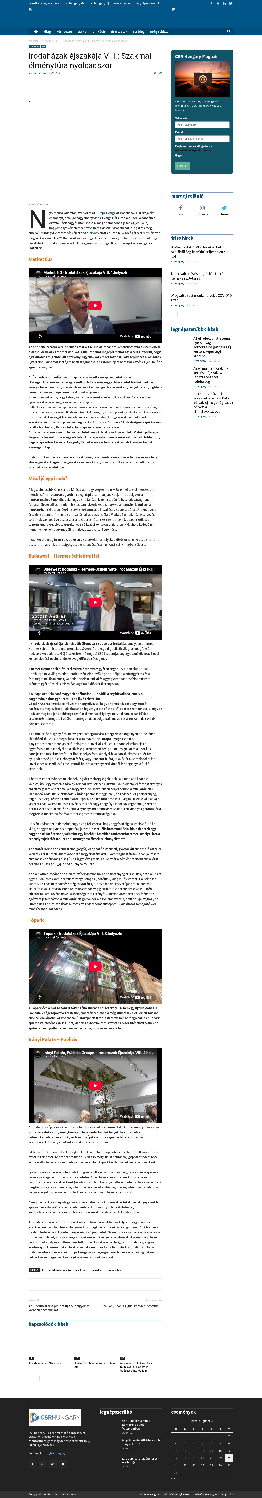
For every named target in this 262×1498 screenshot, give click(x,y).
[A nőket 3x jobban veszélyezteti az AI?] (95, 1345)
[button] (228, 32)
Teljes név (182, 118)
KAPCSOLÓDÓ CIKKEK (48, 1324)
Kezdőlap (34, 41)
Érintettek (119, 32)
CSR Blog (139, 32)
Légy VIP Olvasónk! (147, 3)
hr (43, 1269)
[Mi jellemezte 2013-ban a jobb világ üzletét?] (109, 1445)
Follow (202, 206)
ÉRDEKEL (182, 166)
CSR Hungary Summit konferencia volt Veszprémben (136, 1424)
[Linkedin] (224, 3)
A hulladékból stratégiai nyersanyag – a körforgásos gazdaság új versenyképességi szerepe (212, 347)
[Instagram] (218, 3)
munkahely (97, 1269)
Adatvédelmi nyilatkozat (178, 1494)
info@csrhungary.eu (56, 1453)
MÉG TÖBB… (159, 32)
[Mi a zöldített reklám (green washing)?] (109, 1463)
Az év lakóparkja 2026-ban (45, 1363)
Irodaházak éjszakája (60, 1269)
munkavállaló (114, 1269)
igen (180, 155)
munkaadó (81, 1269)
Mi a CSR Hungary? (150, 1494)
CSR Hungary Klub (75, 3)
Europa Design (106, 213)
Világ (47, 32)
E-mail (180, 132)
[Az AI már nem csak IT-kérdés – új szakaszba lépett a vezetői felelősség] (180, 375)
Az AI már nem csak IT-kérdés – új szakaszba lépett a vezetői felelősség (211, 375)
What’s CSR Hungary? (207, 1494)
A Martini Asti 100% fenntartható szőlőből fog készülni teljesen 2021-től (200, 252)
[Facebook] (211, 3)
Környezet (64, 32)
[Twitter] (230, 3)
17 (175, 1458)
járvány (94, 233)
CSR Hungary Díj (99, 3)
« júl (173, 1478)
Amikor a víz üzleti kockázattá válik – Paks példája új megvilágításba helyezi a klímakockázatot (213, 403)
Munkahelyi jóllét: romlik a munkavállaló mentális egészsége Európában (136, 1366)
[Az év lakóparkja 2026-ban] (49, 1345)
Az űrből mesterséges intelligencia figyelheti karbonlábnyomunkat (59, 1308)
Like (181, 206)
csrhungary (40, 73)
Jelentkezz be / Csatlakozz (45, 3)
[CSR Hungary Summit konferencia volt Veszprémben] (109, 1425)
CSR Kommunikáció (92, 32)
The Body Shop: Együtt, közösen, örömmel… (131, 1306)
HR (57, 41)
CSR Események (122, 3)
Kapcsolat (227, 1494)
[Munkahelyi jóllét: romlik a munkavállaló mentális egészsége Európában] (141, 1345)
